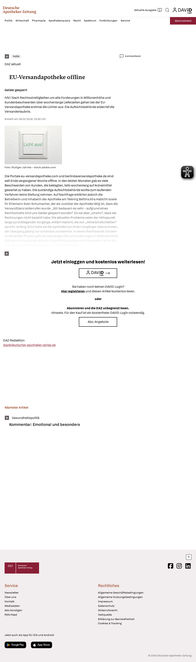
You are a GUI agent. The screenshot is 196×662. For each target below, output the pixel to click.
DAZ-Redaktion (14, 340)
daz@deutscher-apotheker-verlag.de (29, 345)
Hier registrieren (73, 291)
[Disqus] (73, 491)
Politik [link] (16, 56)
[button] (19, 10)
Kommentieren (133, 56)
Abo (183, 20)
